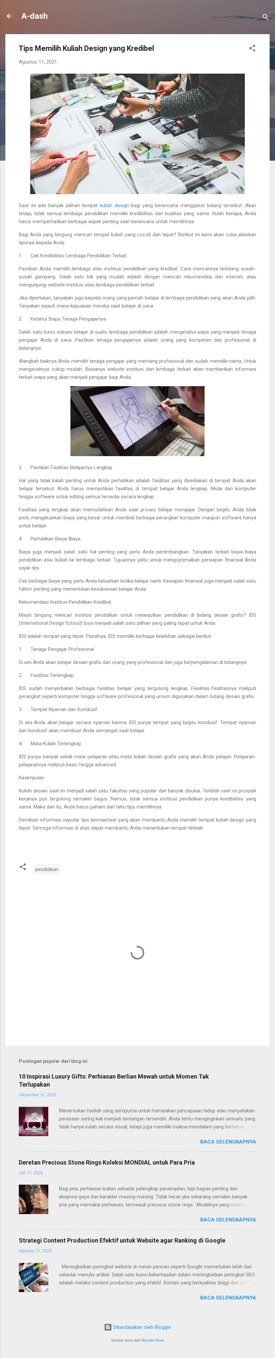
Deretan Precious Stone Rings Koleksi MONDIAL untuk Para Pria (107, 1162)
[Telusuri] (266, 18)
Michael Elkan (152, 1340)
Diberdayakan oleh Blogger (141, 1327)
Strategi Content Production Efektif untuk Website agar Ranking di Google (122, 1240)
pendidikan (46, 869)
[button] (252, 49)
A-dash (34, 16)
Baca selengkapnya (228, 1142)
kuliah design (114, 205)
